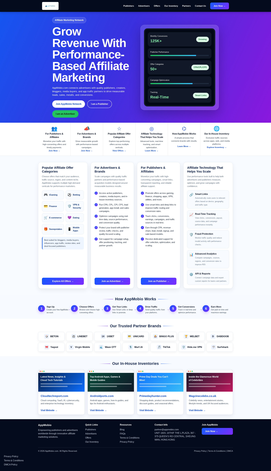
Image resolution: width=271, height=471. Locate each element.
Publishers (128, 6)
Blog (122, 429)
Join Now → (220, 6)
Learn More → (151, 151)
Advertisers (144, 6)
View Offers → (119, 151)
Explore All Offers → (63, 281)
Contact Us (200, 6)
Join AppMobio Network (68, 104)
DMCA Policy (10, 464)
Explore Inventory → (217, 147)
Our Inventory (171, 6)
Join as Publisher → (158, 281)
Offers (157, 6)
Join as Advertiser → (112, 281)
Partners (186, 6)
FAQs (122, 433)
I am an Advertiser (65, 114)
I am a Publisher (99, 104)
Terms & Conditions (129, 438)
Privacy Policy (127, 442)
